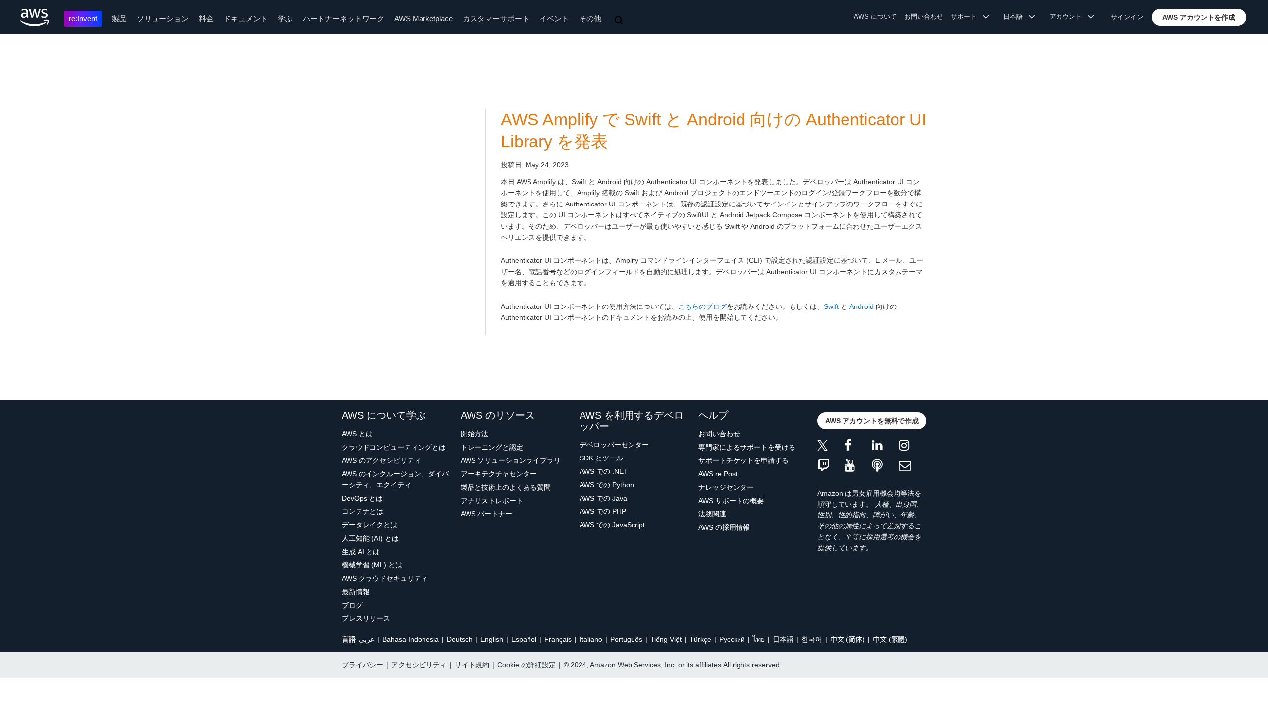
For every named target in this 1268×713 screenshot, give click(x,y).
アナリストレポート (492, 501)
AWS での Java (603, 498)
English (491, 639)
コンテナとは (362, 511)
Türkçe (700, 639)
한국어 (811, 639)
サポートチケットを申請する (743, 460)
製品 (119, 18)
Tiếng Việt (666, 639)
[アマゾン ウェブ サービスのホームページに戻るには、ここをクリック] (34, 17)
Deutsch (460, 639)
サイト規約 (472, 665)
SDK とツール (601, 458)
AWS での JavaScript (612, 525)
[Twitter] (831, 447)
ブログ (352, 605)
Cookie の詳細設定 (526, 665)
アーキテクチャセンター (499, 474)
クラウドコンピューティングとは (394, 447)
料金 (206, 18)
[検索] (619, 21)
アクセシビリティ (419, 665)
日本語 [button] (1016, 16)
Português (626, 639)
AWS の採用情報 (724, 527)
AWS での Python (607, 485)
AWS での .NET (604, 471)
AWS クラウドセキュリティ (385, 578)
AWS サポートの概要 (731, 501)
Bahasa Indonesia (410, 639)
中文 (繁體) (890, 639)
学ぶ (285, 18)
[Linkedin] (885, 447)
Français (558, 639)
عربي (366, 639)
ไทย (759, 639)
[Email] (912, 466)
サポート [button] (967, 16)
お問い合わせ (923, 16)
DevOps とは (362, 498)
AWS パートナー (486, 514)
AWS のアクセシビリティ (381, 460)
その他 (590, 18)
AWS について (875, 16)
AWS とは (357, 434)
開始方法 (474, 434)
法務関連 (712, 514)
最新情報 (356, 592)
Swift (831, 306)
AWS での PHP (603, 511)
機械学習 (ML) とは (372, 565)
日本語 (783, 639)
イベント (554, 18)
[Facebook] (858, 447)
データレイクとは (369, 525)
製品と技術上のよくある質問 (506, 487)
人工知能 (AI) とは (370, 538)
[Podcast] (885, 466)
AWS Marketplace (423, 18)
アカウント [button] (1069, 16)
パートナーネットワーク (343, 18)
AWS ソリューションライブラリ (511, 460)
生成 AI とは (361, 552)
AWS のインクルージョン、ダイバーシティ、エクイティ (395, 479)
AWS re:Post (718, 474)
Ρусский (732, 639)
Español (523, 639)
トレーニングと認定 (492, 447)
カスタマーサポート (496, 18)
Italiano (591, 639)
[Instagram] (912, 447)
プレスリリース (366, 618)
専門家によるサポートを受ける (746, 447)
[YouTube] (858, 466)
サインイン (1127, 17)
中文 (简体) (847, 639)
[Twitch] (831, 466)
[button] (1199, 17)
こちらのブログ (702, 306)
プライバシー (362, 665)
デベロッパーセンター (614, 445)
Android (861, 306)
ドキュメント (245, 18)
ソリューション (163, 18)
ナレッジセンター (726, 487)
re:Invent (83, 18)
